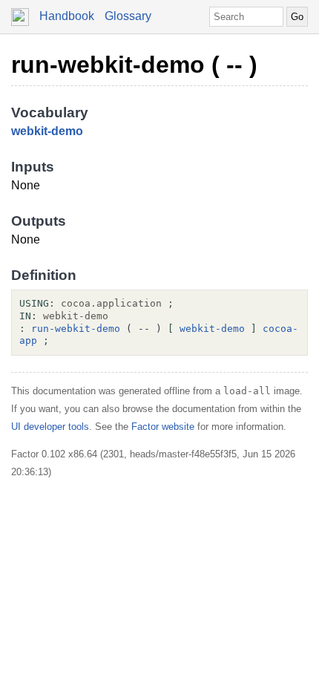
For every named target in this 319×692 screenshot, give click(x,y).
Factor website (162, 426)
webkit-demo (47, 131)
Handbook (66, 16)
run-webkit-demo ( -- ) (134, 64)
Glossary (128, 16)
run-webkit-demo (75, 328)
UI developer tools (50, 426)
